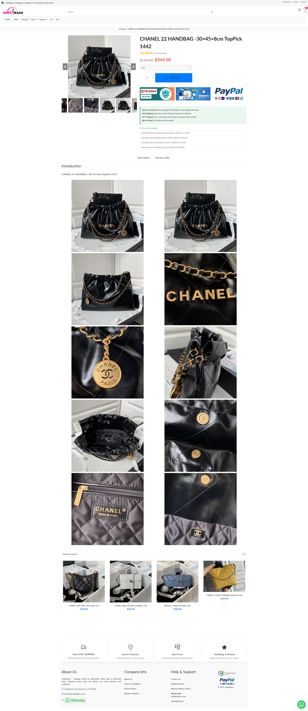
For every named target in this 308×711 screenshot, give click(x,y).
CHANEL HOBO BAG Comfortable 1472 (84, 606)
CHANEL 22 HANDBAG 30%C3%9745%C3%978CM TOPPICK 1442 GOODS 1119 (158, 29)
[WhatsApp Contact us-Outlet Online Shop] (301, 704)
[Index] (299, 10)
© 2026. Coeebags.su (226, 687)
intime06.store (177, 701)
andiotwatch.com (178, 696)
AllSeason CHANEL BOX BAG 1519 (177, 606)
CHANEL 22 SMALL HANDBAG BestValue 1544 (224, 595)
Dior (33, 20)
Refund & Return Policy (181, 689)
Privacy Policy (130, 689)
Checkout (295, 2)
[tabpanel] (84, 588)
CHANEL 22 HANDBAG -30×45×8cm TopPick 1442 (89, 174)
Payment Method (131, 694)
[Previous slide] (243, 554)
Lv (51, 20)
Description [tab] (144, 158)
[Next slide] (245, 554)
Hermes (42, 20)
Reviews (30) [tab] (162, 158)
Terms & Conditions (132, 684)
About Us (128, 679)
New (16, 19)
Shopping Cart (287, 2)
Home (7, 19)
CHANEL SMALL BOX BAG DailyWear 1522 (130, 606)
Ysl (57, 20)
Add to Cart (175, 78)
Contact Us (303, 2)
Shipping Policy (177, 684)
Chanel (24, 20)
